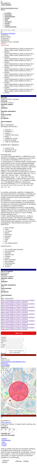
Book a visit (19, 333)
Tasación (7, 23)
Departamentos (6, 440)
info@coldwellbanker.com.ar (9, 8)
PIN (2, 343)
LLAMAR (8, 13)
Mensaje (3, 353)
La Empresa (8, 21)
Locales (4, 445)
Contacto (7, 25)
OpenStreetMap (26, 414)
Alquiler (7, 18)
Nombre (3, 339)
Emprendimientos (10, 16)
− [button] (3, 373)
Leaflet (19, 414)
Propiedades (8, 15)
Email (2, 347)
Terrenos (4, 438)
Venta (6, 20)
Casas (3, 442)
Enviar (3, 355)
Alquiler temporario (10, 26)
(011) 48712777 (7, 422)
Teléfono (3, 341)
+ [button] (3, 370)
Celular (3, 345)
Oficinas (4, 443)
